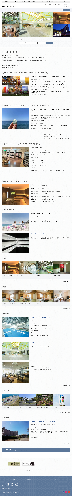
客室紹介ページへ (66, 308)
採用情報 (57, 479)
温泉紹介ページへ (66, 281)
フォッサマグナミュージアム (38, 233)
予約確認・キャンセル (57, 4)
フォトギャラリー (15, 479)
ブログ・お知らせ (15, 470)
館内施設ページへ (66, 385)
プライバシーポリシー (43, 479)
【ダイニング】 (35, 363)
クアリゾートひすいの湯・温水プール (40, 317)
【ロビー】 (34, 342)
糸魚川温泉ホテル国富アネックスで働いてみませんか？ (44, 421)
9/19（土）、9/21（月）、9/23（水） (51, 136)
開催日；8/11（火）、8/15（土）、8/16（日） (52, 134)
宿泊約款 (29, 479)
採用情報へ (68, 443)
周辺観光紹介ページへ (65, 412)
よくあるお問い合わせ (29, 470)
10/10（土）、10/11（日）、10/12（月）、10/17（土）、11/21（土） (57, 138)
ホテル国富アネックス (10, 484)
